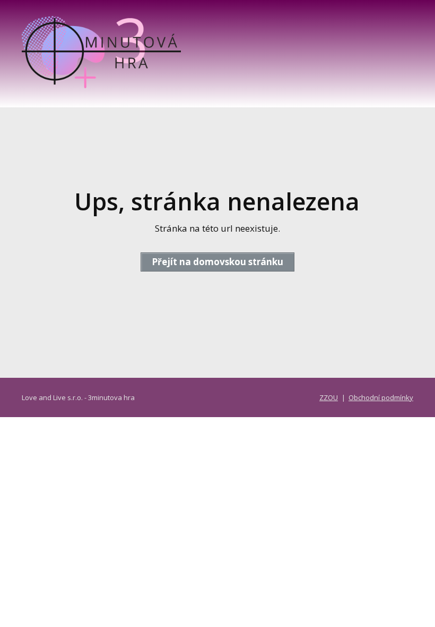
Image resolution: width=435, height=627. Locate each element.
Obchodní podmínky (381, 397)
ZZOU (328, 397)
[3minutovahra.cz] (101, 54)
